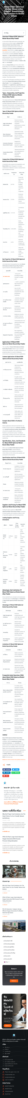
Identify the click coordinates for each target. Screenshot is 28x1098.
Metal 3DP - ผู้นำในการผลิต (12, 788)
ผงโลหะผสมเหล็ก (8, 959)
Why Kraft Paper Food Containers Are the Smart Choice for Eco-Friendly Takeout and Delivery (13, 816)
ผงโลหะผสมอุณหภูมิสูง (9, 944)
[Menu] (25, 2)
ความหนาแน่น (6, 276)
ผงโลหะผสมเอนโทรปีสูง (9, 953)
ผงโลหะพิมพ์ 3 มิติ (8, 941)
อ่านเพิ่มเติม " (5, 892)
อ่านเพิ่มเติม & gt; (6, 831)
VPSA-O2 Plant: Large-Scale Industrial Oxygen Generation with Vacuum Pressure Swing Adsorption (13, 839)
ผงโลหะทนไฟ (7, 956)
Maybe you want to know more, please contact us (13, 759)
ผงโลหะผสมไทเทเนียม (9, 950)
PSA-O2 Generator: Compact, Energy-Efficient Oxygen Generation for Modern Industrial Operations (12, 910)
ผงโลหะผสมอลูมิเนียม (9, 947)
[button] (23, 32)
